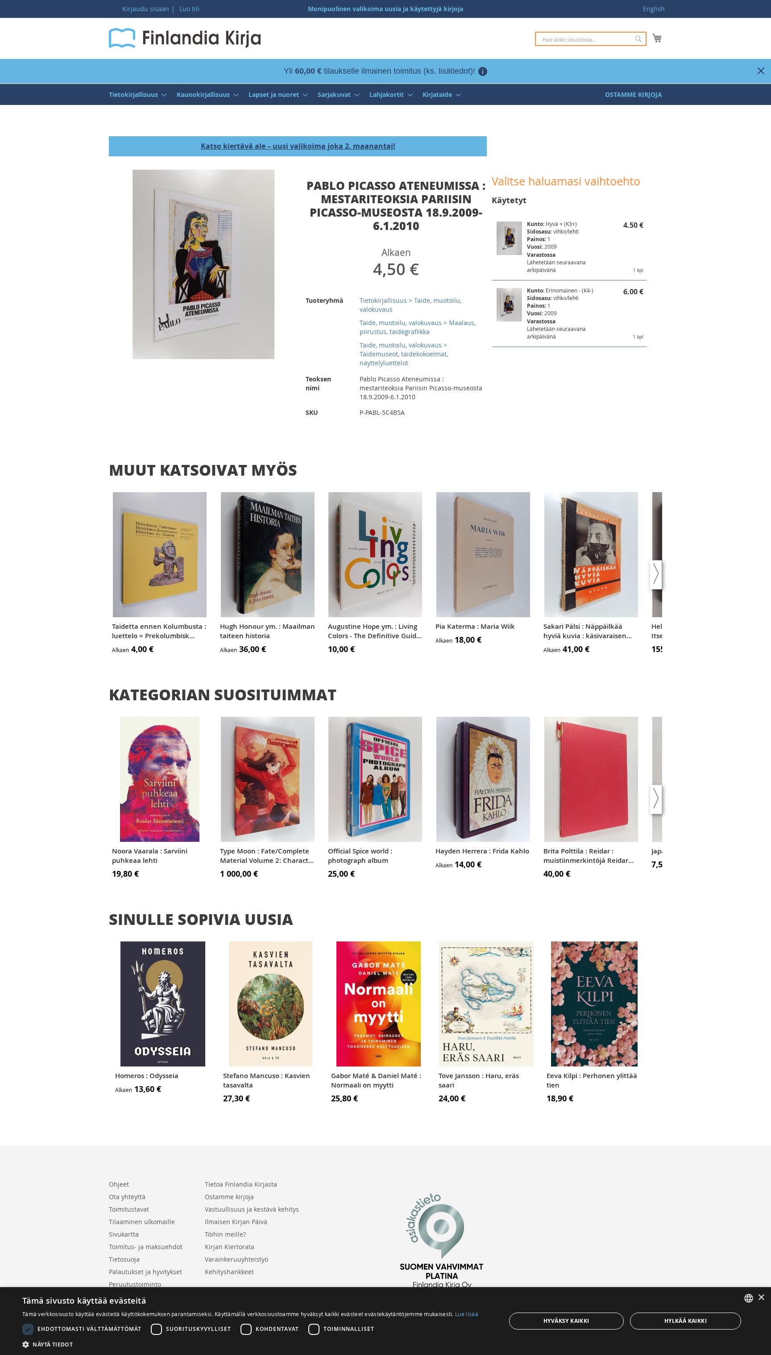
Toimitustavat (129, 1209)
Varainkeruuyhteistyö (236, 1259)
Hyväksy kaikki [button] (566, 1321)
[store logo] (185, 38)
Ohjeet (119, 1184)
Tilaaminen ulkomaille (142, 1221)
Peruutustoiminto (135, 1284)
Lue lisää (466, 1313)
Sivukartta (124, 1234)
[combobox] (591, 39)
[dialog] (385, 1321)
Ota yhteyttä (127, 1196)
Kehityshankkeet (229, 1271)
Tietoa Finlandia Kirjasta (241, 1184)
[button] (250, 1344)
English (654, 8)
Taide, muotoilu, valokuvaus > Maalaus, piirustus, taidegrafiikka (418, 327)
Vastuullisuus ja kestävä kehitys (252, 1209)
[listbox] (748, 1298)
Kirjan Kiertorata (229, 1246)
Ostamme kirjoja (229, 1196)
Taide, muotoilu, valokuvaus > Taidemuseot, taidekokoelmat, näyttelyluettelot (404, 354)
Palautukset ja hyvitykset (145, 1271)
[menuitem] (135, 94)
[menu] (385, 94)
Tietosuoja (124, 1259)
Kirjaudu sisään (145, 8)
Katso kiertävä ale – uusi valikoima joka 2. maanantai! (298, 146)
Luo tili (189, 8)
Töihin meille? (225, 1234)
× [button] (761, 1297)
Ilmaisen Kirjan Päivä (236, 1221)
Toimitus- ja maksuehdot (145, 1246)
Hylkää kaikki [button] (685, 1321)
